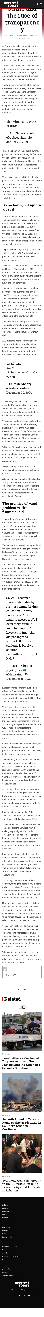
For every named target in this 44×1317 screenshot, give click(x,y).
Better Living (7, 1227)
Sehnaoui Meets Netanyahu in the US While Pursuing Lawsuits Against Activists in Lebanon (21, 1185)
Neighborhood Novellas (11, 1256)
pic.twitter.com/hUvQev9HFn (21, 374)
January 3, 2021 (17, 142)
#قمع (10, 368)
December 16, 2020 (18, 679)
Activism (19, 35)
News (32, 35)
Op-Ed (4, 1259)
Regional (5, 1211)
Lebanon (26, 35)
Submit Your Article (9, 1275)
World (4, 1214)
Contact (5, 1272)
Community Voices (9, 1246)
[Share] (18, 990)
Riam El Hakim (9, 35)
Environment (7, 1237)
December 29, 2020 (19, 392)
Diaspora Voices (8, 1250)
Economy (6, 1218)
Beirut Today (6, 1054)
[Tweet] (25, 990)
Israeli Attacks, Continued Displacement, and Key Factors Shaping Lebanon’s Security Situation (21, 1063)
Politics (37, 35)
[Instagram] (24, 1295)
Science (5, 1234)
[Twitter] (19, 1295)
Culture (5, 1230)
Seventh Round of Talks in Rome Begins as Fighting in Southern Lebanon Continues (21, 1124)
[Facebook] (15, 1295)
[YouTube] (29, 1295)
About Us (6, 1269)
